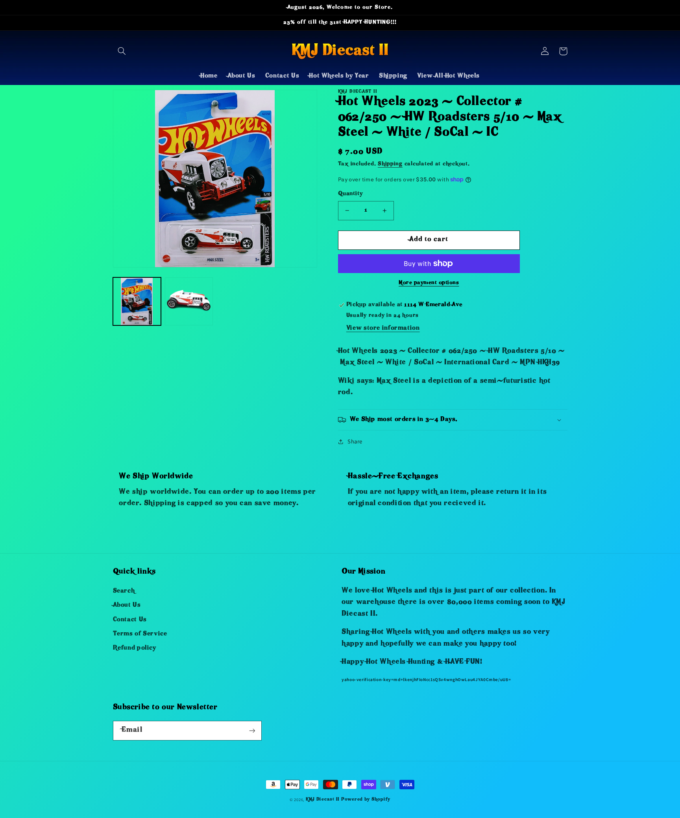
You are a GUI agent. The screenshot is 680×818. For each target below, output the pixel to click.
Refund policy (134, 648)
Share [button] (354, 441)
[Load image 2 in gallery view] (189, 301)
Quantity (350, 194)
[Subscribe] (252, 730)
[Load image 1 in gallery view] (137, 301)
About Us (127, 605)
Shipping (390, 164)
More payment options (429, 283)
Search (124, 591)
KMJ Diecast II (323, 799)
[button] (122, 51)
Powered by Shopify (365, 799)
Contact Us (130, 620)
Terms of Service (140, 634)
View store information (383, 328)
